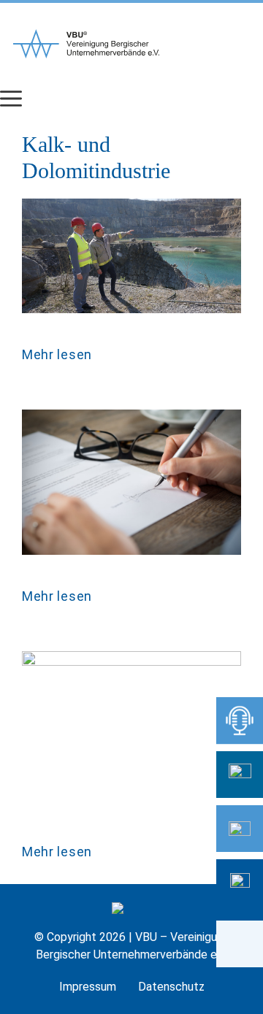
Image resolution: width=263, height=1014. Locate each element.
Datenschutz (171, 987)
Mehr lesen (57, 354)
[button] (239, 944)
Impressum (87, 987)
